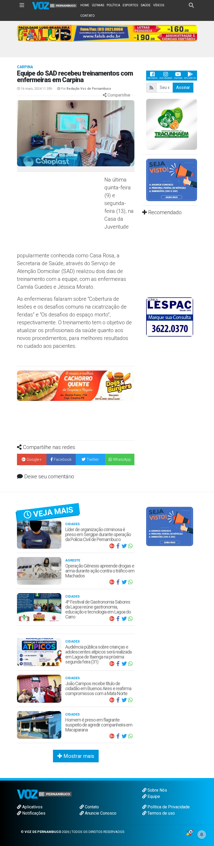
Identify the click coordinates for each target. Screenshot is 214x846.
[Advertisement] (60, 213)
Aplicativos (32, 806)
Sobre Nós (156, 790)
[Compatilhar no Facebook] (118, 546)
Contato (91, 806)
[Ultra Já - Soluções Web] (189, 832)
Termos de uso (160, 813)
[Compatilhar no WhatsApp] (130, 546)
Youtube (178, 78)
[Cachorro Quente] (75, 385)
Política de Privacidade (168, 806)
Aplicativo (190, 78)
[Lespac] (169, 316)
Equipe (153, 796)
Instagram (165, 78)
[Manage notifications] (202, 834)
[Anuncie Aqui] (171, 179)
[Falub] (107, 32)
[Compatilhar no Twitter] (124, 546)
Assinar (183, 87)
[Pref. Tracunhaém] (171, 123)
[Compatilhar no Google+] (111, 546)
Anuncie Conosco (100, 813)
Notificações (33, 813)
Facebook (152, 78)
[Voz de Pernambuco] (54, 5)
